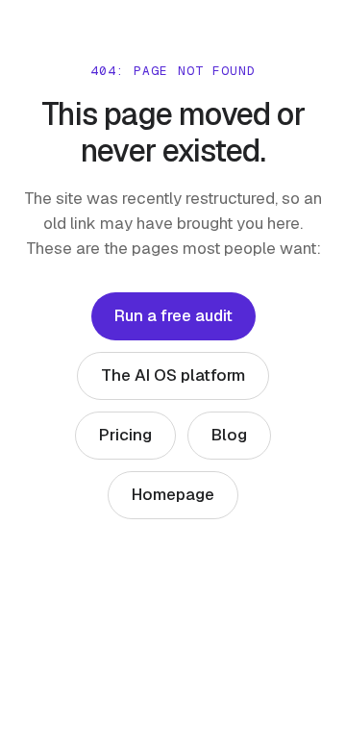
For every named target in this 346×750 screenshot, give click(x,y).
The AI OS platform (173, 375)
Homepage (173, 494)
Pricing (125, 434)
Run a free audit (173, 315)
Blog (229, 434)
